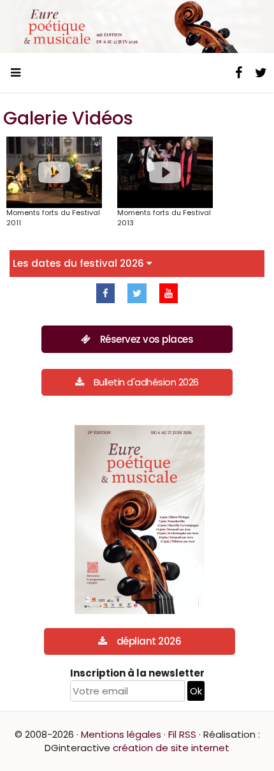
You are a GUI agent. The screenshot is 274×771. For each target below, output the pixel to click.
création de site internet (171, 747)
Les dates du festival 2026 (80, 263)
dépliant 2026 (149, 641)
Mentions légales (121, 734)
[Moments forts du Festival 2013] (165, 172)
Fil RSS (182, 734)
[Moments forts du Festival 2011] (54, 172)
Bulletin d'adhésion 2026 (146, 382)
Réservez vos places (147, 339)
